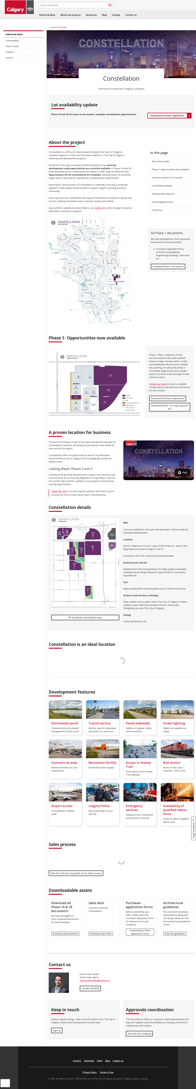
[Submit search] (110, 5)
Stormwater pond (64, 723)
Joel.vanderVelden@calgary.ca (94, 980)
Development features (163, 193)
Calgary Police (99, 806)
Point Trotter (12, 46)
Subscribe (89, 1060)
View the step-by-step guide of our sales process (76, 873)
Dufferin (10, 52)
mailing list (99, 207)
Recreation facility (102, 762)
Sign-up (57, 1030)
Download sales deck (100, 933)
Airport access (61, 806)
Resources (91, 14)
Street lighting (174, 723)
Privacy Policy (90, 1072)
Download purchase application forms (140, 932)
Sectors (9, 57)
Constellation (12, 40)
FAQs (99, 1060)
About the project (160, 161)
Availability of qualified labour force (175, 810)
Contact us (131, 14)
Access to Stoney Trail (138, 764)
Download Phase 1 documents (168, 266)
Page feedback (193, 830)
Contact (77, 1060)
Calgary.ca (118, 1060)
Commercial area (64, 762)
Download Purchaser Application (167, 398)
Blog (104, 14)
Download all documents (65, 933)
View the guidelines (175, 933)
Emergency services (134, 808)
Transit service (100, 723)
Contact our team (158, 384)
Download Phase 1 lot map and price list (169, 407)
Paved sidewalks (138, 723)
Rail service (171, 762)
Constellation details (162, 185)
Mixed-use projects (71, 14)
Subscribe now (59, 491)
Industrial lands (47, 14)
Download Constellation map (86, 617)
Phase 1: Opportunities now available (170, 169)
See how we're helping (139, 1033)
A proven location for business (167, 177)
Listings (116, 14)
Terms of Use (106, 1072)
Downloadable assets (162, 201)
